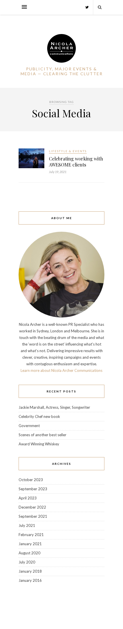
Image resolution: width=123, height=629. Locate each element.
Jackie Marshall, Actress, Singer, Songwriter (54, 407)
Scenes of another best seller (42, 434)
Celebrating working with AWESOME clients (76, 162)
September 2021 (33, 516)
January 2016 (30, 580)
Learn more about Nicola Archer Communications (61, 370)
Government (29, 425)
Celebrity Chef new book (39, 416)
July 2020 (27, 562)
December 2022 (32, 507)
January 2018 (30, 571)
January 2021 (30, 543)
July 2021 (27, 525)
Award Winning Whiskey (39, 444)
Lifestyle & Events (68, 151)
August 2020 (29, 553)
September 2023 (33, 489)
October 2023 (31, 479)
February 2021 (31, 534)
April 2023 (28, 498)
